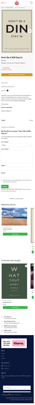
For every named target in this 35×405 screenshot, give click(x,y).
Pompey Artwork (9, 7)
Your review (5, 149)
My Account (7, 365)
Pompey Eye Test (7, 302)
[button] (31, 3)
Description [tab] (4, 83)
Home (2, 7)
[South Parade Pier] (14, 216)
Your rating (5, 142)
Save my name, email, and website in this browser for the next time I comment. (17, 181)
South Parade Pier (7, 229)
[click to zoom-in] (16, 31)
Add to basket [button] (15, 234)
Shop (2, 356)
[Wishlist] (26, 210)
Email (3, 173)
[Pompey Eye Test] (14, 281)
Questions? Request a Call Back (17, 74)
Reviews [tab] (4, 90)
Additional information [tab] (7, 86)
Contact (3, 358)
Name (3, 165)
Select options (15, 307)
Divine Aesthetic (16, 395)
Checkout (6, 368)
